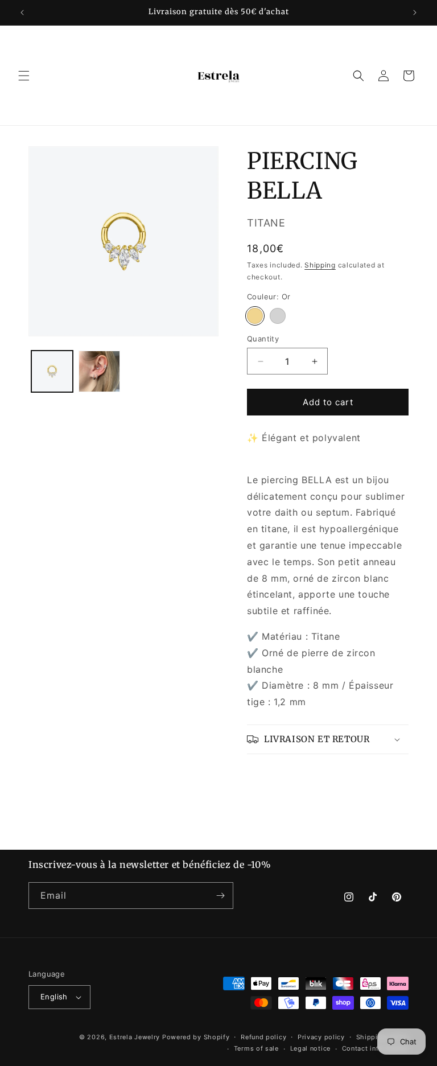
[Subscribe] (220, 895)
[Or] (255, 316)
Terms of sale (256, 1048)
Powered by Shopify (196, 1037)
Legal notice (310, 1048)
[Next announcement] (414, 12)
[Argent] (278, 316)
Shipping (320, 265)
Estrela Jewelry (134, 1037)
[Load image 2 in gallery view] (99, 371)
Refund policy (263, 1037)
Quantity (263, 338)
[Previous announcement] (22, 12)
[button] (23, 75)
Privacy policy (321, 1037)
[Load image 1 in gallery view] (52, 371)
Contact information (375, 1048)
